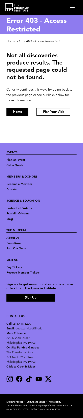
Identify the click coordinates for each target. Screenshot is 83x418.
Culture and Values (36, 402)
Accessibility (55, 402)
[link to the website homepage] (17, 7)
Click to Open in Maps (20, 366)
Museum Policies (14, 402)
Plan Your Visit (53, 112)
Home (10, 41)
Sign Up (30, 297)
